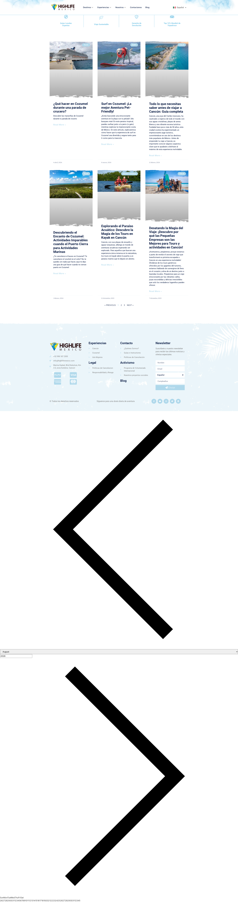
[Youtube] (160, 401)
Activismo (127, 362)
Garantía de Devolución (136, 24)
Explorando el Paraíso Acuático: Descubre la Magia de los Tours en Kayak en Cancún (117, 232)
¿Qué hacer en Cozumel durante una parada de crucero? (70, 107)
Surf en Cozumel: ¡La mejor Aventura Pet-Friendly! (116, 107)
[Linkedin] (178, 401)
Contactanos (136, 7)
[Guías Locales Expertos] (66, 17)
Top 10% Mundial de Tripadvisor (172, 24)
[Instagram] (166, 401)
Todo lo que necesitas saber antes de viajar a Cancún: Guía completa (166, 107)
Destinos (87, 7)
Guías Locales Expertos (66, 24)
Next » (130, 305)
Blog (147, 7)
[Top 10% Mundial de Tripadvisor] (172, 17)
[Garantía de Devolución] (136, 17)
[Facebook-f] (153, 401)
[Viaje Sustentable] (101, 18)
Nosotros (119, 7)
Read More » (59, 125)
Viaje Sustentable (101, 24)
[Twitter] (172, 401)
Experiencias (103, 7)
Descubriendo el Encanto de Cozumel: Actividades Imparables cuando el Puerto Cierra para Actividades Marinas (70, 242)
